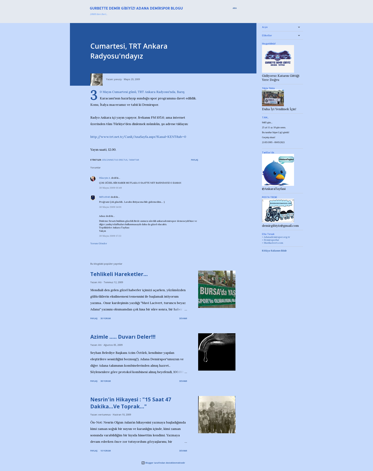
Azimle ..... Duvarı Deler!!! (122, 336)
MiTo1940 (104, 196)
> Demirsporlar (270, 239)
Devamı (183, 318)
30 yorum (105, 318)
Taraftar (134, 159)
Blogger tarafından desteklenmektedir (165, 462)
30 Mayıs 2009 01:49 (110, 187)
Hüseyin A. (105, 177)
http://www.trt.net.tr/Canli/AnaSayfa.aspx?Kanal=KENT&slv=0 (138, 137)
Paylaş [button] (194, 159)
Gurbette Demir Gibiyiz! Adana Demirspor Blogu (136, 8)
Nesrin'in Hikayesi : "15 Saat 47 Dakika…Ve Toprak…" (130, 403)
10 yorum (105, 450)
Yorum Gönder (98, 243)
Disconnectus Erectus (114, 159)
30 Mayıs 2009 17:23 (110, 235)
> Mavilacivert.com (272, 242)
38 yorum (105, 381)
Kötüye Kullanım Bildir (274, 250)
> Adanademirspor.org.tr (276, 236)
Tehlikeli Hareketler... (119, 274)
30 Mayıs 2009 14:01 (110, 206)
